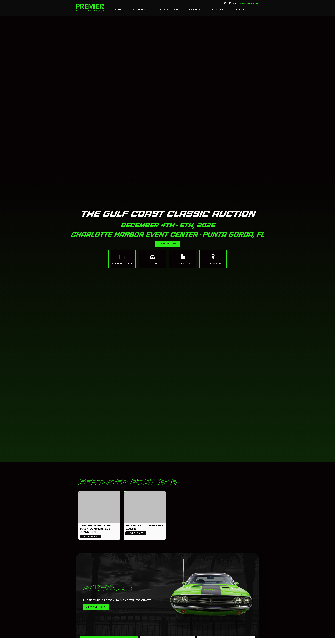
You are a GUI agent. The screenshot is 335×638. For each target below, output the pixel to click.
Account (242, 9)
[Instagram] (230, 4)
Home (118, 9)
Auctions (140, 9)
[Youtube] (235, 4)
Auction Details (122, 259)
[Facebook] (225, 4)
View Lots (152, 259)
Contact (217, 9)
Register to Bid (168, 9)
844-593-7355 (248, 3)
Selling (195, 9)
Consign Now (213, 259)
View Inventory (95, 607)
